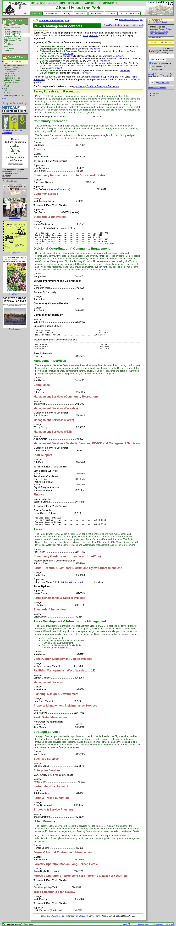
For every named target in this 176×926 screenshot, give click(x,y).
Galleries (111, 13)
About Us (36, 13)
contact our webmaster (155, 924)
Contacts (7, 50)
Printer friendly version (129, 20)
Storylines (80, 13)
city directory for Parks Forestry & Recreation (96, 86)
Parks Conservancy (129, 13)
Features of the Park (12, 78)
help (141, 20)
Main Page (8, 26)
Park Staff (9, 74)
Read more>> (14, 218)
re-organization (90, 35)
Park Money (10, 76)
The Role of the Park (12, 38)
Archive (7, 92)
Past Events (95, 13)
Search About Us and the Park (161, 74)
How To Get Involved (12, 32)
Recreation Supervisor (102, 76)
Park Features (52, 13)
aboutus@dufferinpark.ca (159, 22)
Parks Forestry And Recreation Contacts (12, 35)
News (6, 88)
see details (95, 49)
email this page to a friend (133, 924)
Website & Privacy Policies (161, 29)
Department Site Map (157, 88)
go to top (169, 924)
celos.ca (17, 171)
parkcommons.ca (57, 916)
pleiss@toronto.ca (73, 582)
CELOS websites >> (163, 42)
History (67, 13)
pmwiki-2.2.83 (81, 916)
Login (154, 95)
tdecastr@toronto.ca (59, 189)
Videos (6, 46)
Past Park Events (11, 82)
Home (62, 3)
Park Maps (8, 44)
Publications (9, 48)
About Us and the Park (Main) (13, 62)
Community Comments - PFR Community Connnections (15, 67)
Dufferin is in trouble (12, 80)
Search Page (163, 83)
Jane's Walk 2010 (12, 72)
